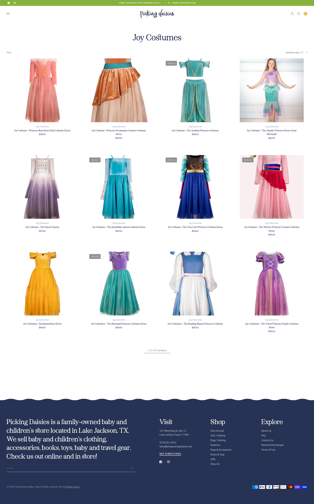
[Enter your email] (132, 468)
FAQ (263, 435)
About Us (266, 430)
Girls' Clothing (217, 435)
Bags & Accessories (220, 449)
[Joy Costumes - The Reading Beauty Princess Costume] (195, 283)
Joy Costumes (42, 126)
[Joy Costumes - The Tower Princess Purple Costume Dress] (272, 283)
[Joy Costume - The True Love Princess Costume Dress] (195, 187)
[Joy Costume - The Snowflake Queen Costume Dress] (119, 187)
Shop (217, 422)
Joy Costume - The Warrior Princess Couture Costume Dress (271, 229)
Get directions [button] (170, 454)
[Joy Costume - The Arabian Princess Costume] (195, 90)
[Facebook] (163, 461)
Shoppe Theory (73, 486)
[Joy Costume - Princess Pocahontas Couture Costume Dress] (119, 90)
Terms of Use (268, 449)
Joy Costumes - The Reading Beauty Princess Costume (195, 324)
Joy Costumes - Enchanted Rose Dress (42, 324)
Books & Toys (217, 454)
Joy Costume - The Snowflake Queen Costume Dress (118, 227)
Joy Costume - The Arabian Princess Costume (195, 130)
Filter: (9, 52)
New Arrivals (217, 430)
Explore (272, 422)
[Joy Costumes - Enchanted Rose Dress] (42, 283)
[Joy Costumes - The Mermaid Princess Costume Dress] (119, 283)
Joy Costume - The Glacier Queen (42, 227)
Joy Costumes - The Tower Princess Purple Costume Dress (271, 326)
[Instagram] (170, 461)
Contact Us (267, 440)
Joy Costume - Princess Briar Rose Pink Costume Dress (42, 130)
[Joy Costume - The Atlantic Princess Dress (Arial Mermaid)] (272, 90)
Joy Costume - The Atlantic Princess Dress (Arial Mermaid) (272, 132)
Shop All (214, 463)
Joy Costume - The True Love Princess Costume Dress (195, 227)
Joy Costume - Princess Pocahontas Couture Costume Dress (119, 132)
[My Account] (292, 13)
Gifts (213, 459)
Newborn (215, 444)
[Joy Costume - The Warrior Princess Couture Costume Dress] (272, 187)
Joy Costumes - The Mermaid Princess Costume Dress (119, 324)
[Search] (299, 13)
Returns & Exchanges (272, 444)
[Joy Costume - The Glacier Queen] (42, 187)
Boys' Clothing (218, 440)
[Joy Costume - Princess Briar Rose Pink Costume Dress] (42, 90)
